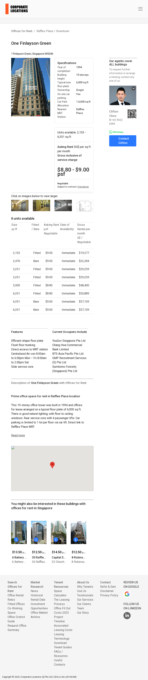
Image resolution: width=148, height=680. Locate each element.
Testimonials (85, 595)
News (34, 591)
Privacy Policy (109, 595)
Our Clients (84, 604)
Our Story (83, 612)
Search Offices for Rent (15, 587)
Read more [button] (18, 435)
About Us (83, 582)
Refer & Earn (108, 586)
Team (80, 608)
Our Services (85, 599)
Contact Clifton (123, 141)
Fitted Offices (16, 604)
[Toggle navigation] (140, 8)
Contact (105, 582)
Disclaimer (83, 187)
